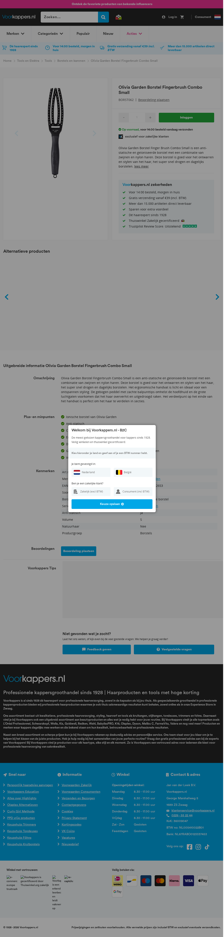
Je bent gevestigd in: (84, 464)
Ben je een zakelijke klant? (87, 483)
